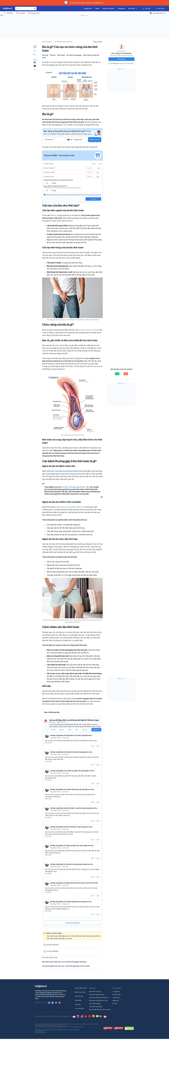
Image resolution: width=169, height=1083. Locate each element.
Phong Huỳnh (115, 63)
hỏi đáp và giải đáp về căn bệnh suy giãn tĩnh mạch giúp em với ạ (72, 771)
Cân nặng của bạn (49, 176)
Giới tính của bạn (48, 163)
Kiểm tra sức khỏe (80, 992)
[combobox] (98, 172)
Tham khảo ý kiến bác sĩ (158, 13)
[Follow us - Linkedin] (56, 1003)
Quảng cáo (115, 1000)
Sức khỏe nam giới (46, 41)
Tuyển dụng (115, 997)
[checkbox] (45, 195)
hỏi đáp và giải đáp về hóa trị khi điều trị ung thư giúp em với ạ (71, 827)
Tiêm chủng (9, 13)
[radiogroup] (95, 164)
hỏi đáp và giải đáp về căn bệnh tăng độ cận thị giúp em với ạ (71, 901)
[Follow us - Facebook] (49, 1003)
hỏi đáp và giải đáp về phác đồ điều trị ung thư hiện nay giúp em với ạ (73, 808)
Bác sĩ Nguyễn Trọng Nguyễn (121, 53)
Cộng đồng (78, 1000)
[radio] (91, 164)
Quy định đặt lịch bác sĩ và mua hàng (99, 1009)
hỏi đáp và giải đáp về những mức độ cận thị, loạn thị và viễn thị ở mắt (74, 883)
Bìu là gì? (45, 55)
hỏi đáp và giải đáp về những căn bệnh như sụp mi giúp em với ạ (72, 845)
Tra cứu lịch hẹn (79, 1008)
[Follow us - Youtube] (60, 1003)
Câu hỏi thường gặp (94, 1003)
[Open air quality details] (35, 47)
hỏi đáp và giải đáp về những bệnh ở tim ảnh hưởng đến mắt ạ (71, 735)
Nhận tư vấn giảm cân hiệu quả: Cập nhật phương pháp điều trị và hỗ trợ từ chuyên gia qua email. (73, 195)
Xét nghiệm (22, 13)
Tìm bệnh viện (79, 996)
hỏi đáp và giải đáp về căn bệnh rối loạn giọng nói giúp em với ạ (71, 864)
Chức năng (61, 55)
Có (47, 183)
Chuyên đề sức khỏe (81, 988)
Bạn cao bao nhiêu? (49, 172)
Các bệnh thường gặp (73, 55)
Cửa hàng (77, 1004)
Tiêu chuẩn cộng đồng (95, 1006)
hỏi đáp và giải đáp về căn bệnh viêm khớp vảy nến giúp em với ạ (72, 789)
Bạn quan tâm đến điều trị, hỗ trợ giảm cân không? (58, 180)
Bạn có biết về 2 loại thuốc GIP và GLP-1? (55, 186)
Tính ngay (93, 199)
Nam (94, 163)
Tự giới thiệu (116, 991)
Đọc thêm (48, 743)
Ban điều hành (116, 994)
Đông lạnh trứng (35, 13)
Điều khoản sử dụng (95, 991)
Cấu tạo (52, 55)
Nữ (100, 163)
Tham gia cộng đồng (72, 923)
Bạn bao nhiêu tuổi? (49, 168)
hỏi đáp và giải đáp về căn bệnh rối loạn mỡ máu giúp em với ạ (71, 752)
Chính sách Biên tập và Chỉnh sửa (98, 997)
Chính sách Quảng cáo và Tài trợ (98, 1000)
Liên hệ (114, 1003)
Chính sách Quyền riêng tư (96, 994)
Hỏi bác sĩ (96, 729)
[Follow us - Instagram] (52, 1003)
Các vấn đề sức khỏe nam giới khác (64, 41)
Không (54, 183)
